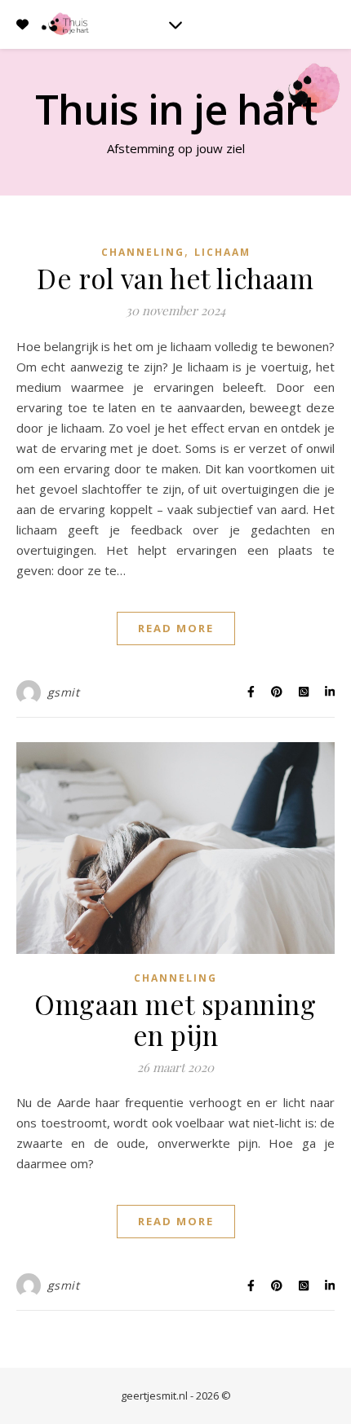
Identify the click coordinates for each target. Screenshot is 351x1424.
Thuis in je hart (176, 109)
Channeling (142, 252)
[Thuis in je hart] (65, 24)
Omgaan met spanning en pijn (175, 1019)
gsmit (63, 692)
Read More (176, 628)
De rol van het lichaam (175, 278)
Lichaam (222, 252)
